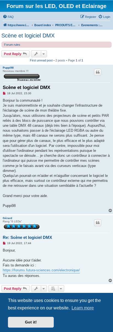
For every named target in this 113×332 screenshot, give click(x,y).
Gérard (7, 218)
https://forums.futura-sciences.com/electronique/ (41, 270)
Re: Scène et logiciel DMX (27, 237)
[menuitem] (8, 17)
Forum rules (12, 44)
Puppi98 (8, 67)
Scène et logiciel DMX (28, 36)
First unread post (41, 60)
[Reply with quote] (97, 72)
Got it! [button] (31, 322)
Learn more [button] (83, 308)
